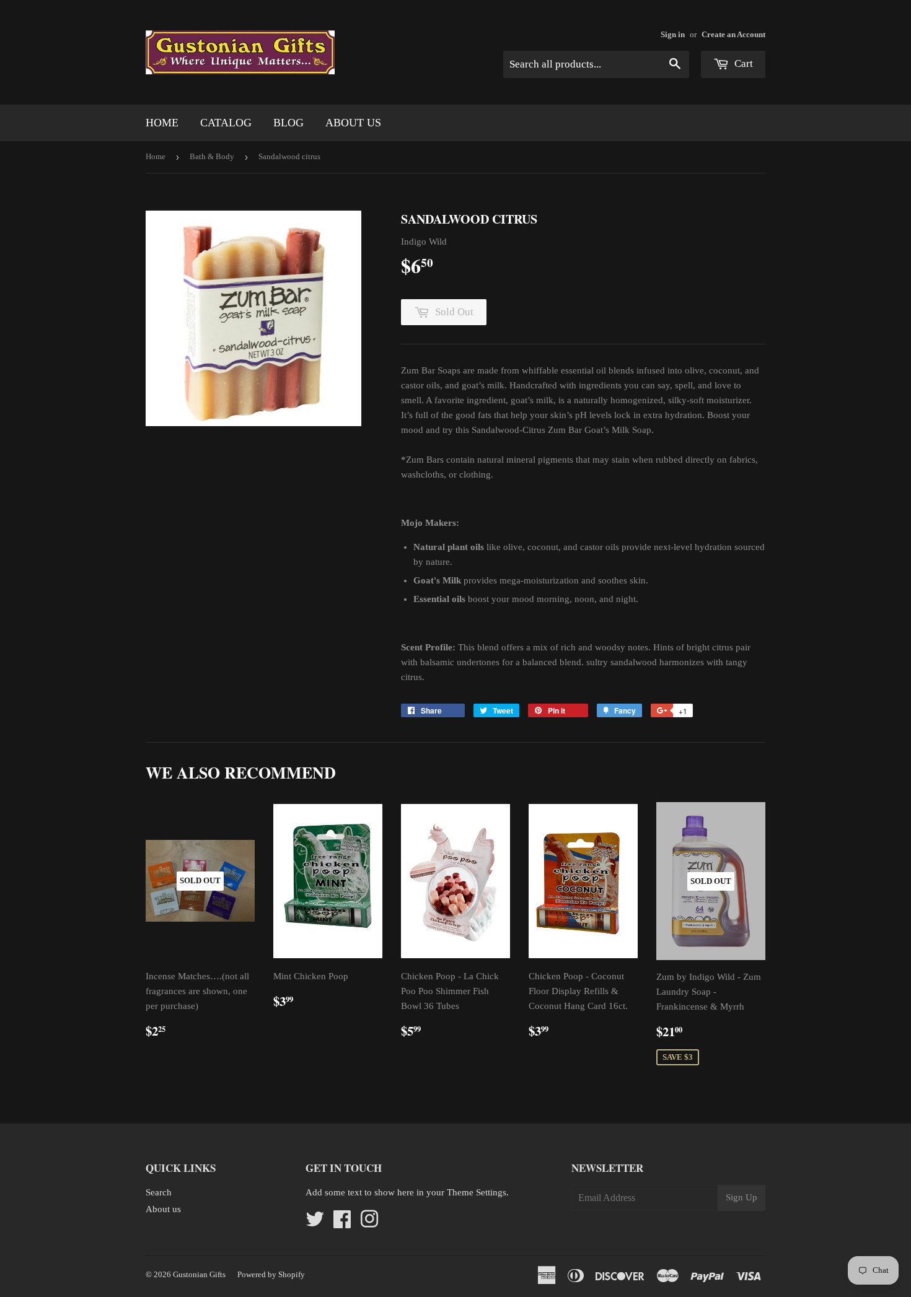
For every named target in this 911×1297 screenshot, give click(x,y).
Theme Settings (476, 1192)
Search (159, 1192)
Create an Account (733, 34)
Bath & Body (212, 156)
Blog (288, 122)
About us (353, 122)
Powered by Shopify (271, 1274)
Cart (742, 63)
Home (162, 122)
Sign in (673, 34)
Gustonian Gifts (199, 1274)
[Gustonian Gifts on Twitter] (315, 1223)
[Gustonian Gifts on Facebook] (342, 1223)
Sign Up (741, 1197)
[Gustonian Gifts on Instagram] (369, 1223)
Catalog (226, 122)
